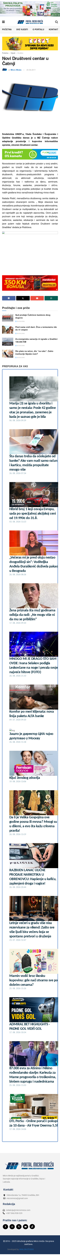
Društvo (20, 53)
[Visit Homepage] (30, 22)
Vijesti (13, 53)
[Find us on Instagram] (12, 1226)
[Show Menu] (3, 22)
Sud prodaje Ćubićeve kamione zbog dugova (32, 316)
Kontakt (53, 29)
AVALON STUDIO (26, 1249)
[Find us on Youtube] (25, 1226)
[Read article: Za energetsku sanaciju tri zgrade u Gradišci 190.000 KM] (7, 342)
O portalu (38, 29)
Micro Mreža (16, 69)
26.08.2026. (21, 321)
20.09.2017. (31, 69)
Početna (7, 29)
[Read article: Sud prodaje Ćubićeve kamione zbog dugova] (7, 318)
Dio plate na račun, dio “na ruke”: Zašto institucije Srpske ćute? (34, 352)
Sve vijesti (22, 29)
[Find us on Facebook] (5, 1226)
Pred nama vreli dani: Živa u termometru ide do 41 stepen (36, 328)
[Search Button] (56, 22)
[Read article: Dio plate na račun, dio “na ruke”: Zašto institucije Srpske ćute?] (7, 354)
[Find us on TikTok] (32, 1226)
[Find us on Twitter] (18, 1226)
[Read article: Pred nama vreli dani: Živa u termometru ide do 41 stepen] (7, 330)
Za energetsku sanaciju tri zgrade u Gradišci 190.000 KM (36, 340)
